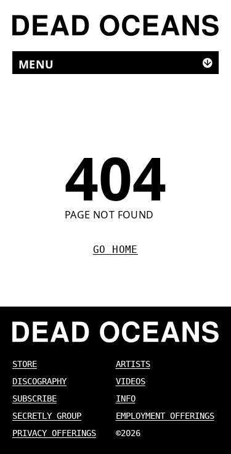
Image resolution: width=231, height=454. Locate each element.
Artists (133, 364)
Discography (39, 381)
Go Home (115, 249)
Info (126, 398)
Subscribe (34, 398)
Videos (130, 381)
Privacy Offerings (54, 433)
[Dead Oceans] (115, 25)
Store (24, 364)
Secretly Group (46, 416)
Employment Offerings (165, 416)
